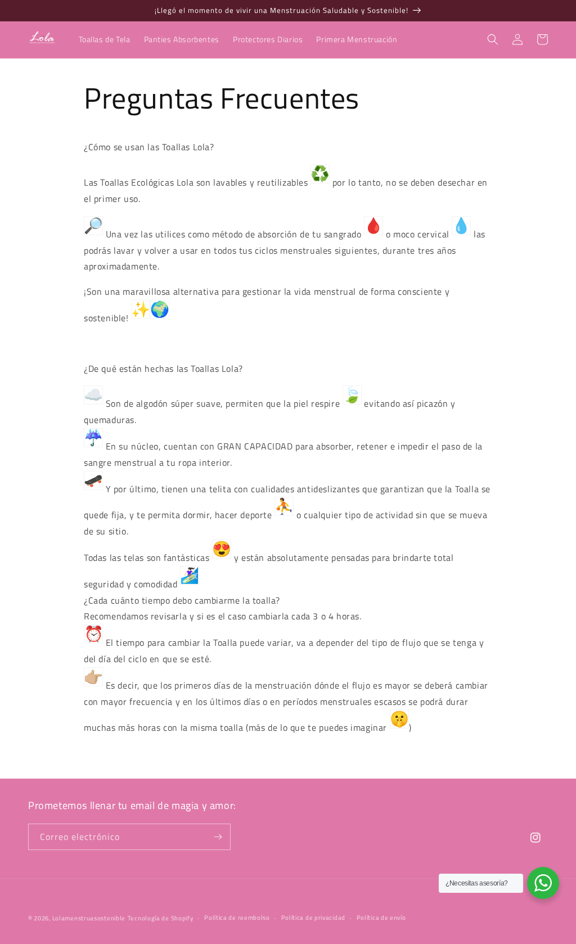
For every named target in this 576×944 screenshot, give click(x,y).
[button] (492, 39)
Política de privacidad (313, 917)
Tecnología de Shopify (161, 918)
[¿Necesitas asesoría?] (543, 883)
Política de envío (381, 917)
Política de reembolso (237, 917)
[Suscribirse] (217, 837)
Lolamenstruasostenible (88, 918)
